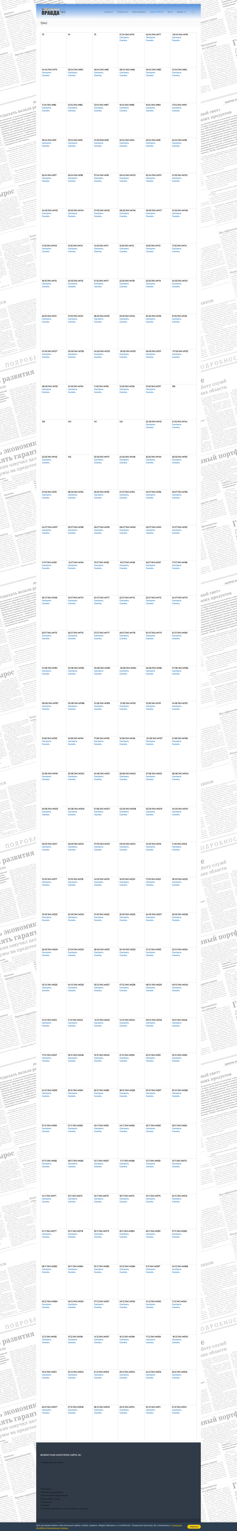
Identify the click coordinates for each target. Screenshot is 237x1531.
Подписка (46, 1502)
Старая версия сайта (51, 1462)
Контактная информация (54, 1495)
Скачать (123, 40)
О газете (45, 1505)
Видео (180, 12)
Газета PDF (155, 12)
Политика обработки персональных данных (64, 1508)
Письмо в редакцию (51, 1492)
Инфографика (139, 12)
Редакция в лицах (50, 1498)
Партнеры (46, 1489)
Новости (108, 12)
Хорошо (194, 1526)
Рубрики (121, 12)
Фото (170, 12)
